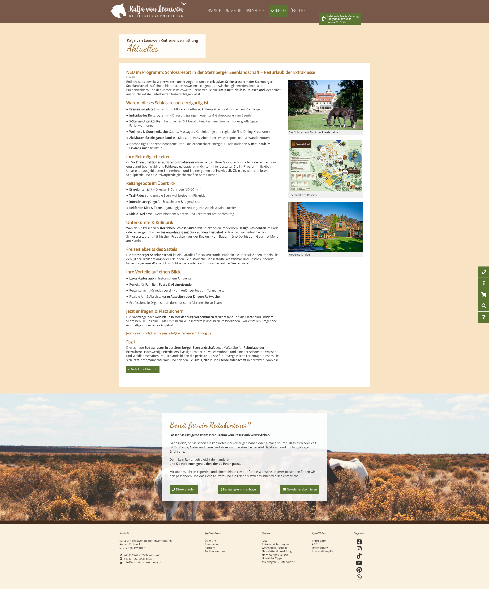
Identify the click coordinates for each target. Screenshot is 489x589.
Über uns (211, 541)
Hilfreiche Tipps (272, 558)
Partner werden (215, 551)
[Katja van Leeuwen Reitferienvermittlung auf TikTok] (359, 556)
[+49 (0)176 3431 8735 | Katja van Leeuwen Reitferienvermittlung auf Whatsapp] (359, 577)
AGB (314, 544)
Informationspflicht (324, 551)
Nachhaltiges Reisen (275, 555)
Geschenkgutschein (274, 548)
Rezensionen (213, 544)
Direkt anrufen (185, 489)
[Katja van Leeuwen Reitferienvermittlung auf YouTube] (359, 563)
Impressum (319, 541)
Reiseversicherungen (275, 544)
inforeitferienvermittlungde (143, 562)
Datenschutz (320, 548)
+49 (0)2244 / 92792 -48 (138, 555)
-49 (158, 555)
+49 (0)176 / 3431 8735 (138, 558)
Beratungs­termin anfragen (240, 489)
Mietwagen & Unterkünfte (278, 562)
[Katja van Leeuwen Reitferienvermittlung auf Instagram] (359, 549)
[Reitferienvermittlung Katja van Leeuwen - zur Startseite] (148, 10)
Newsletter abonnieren (302, 489)
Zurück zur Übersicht (144, 369)
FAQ (264, 541)
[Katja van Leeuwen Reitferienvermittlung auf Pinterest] (359, 570)
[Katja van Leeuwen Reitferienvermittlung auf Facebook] (359, 542)
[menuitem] (213, 11)
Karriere (210, 548)
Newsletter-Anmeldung (277, 551)
